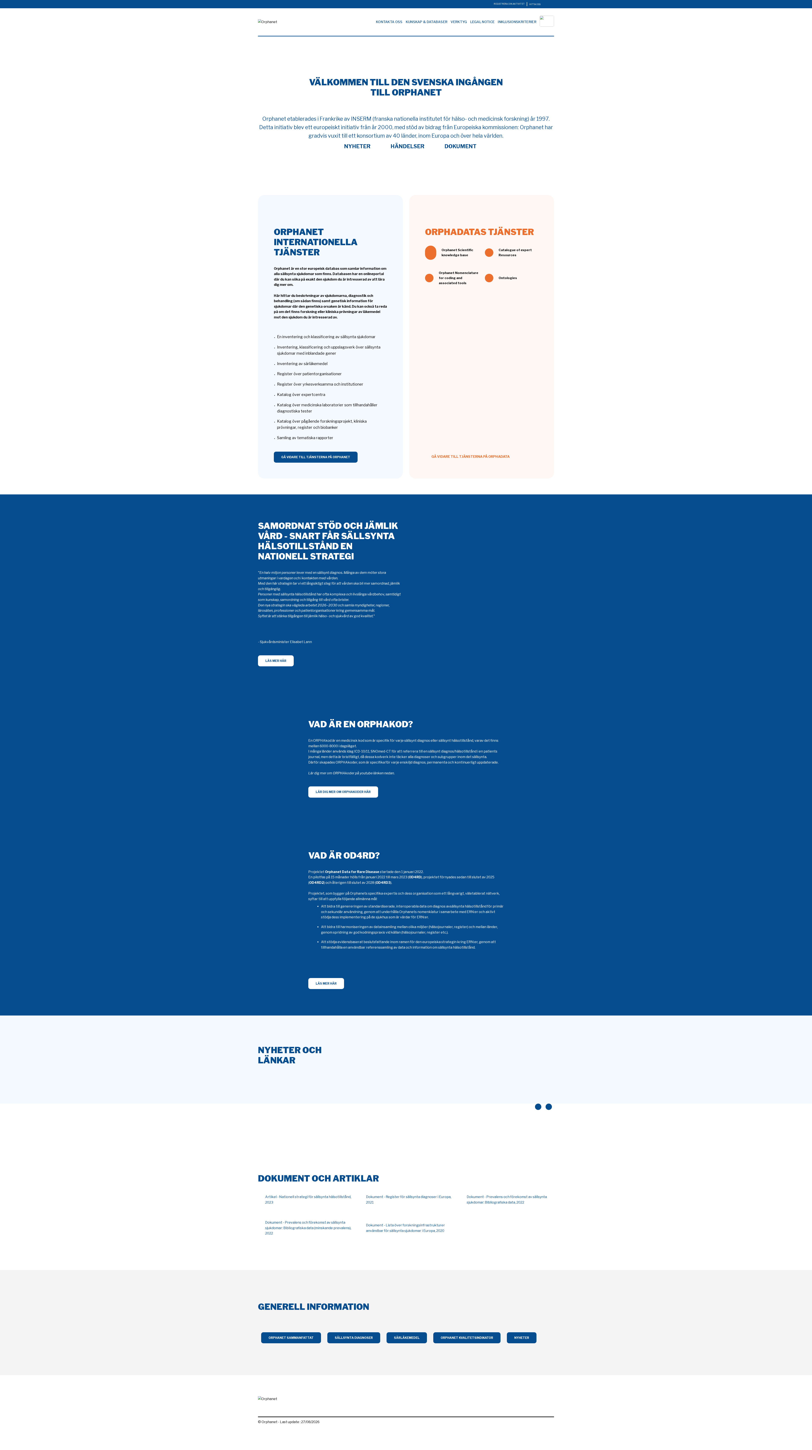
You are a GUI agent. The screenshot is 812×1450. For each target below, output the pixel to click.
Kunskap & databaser (427, 22)
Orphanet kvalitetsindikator (467, 1337)
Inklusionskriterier (517, 22)
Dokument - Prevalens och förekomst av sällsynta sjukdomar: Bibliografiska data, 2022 (507, 1199)
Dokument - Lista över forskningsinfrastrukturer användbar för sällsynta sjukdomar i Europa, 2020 (405, 1228)
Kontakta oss (389, 22)
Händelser (407, 146)
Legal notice (482, 22)
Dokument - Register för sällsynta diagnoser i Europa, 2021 (408, 1199)
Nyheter (356, 146)
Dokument (459, 146)
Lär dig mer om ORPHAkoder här (343, 792)
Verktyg (459, 22)
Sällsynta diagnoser (354, 1337)
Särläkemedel (407, 1337)
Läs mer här (275, 661)
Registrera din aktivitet (509, 4)
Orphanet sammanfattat (291, 1337)
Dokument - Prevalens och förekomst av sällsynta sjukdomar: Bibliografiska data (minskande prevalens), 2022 (308, 1227)
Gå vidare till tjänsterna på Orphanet (315, 457)
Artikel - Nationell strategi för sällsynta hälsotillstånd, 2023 (308, 1199)
